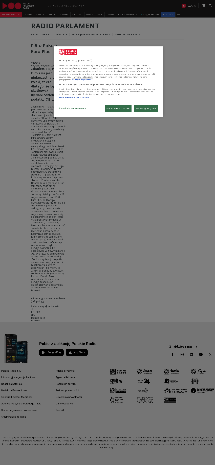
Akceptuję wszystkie (146, 108)
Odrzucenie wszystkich (118, 108)
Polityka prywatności (82, 79)
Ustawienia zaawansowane (73, 108)
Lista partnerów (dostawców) (74, 97)
